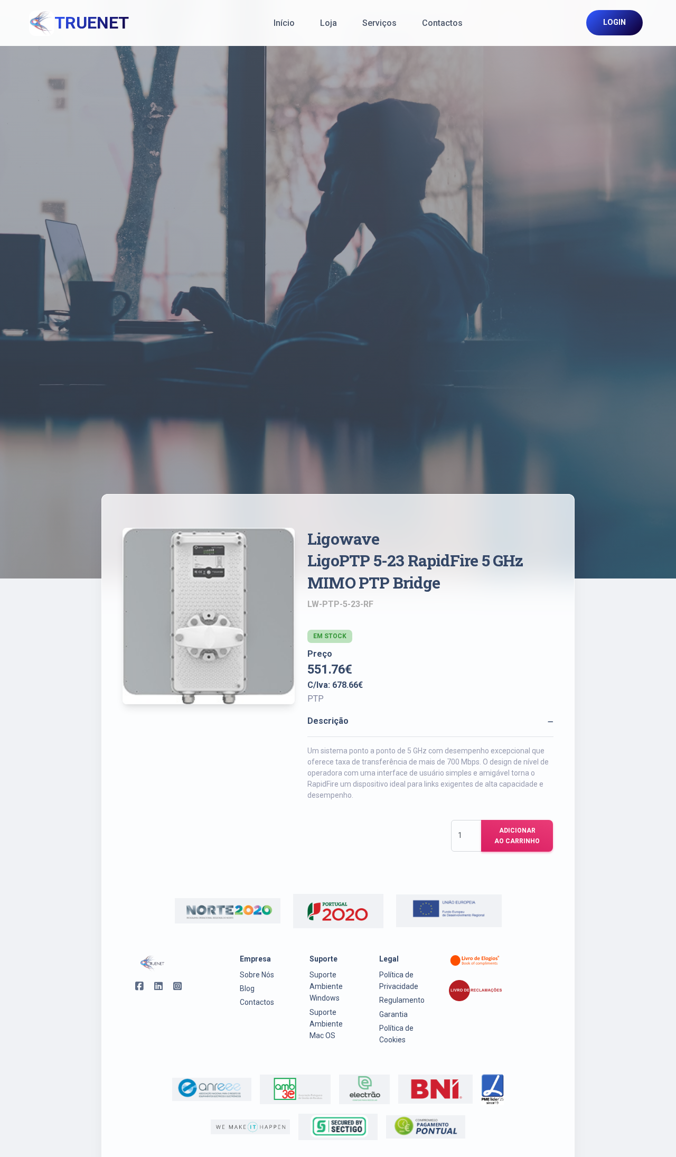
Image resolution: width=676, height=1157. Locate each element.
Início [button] (284, 23)
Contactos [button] (442, 23)
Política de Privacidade (398, 981)
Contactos (257, 1002)
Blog (247, 988)
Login (614, 22)
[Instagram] (174, 988)
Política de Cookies (396, 1034)
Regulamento (402, 1000)
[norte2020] (227, 910)
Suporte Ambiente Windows (326, 987)
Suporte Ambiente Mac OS (326, 1024)
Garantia (393, 1014)
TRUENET (91, 23)
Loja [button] (328, 23)
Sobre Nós (257, 975)
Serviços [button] (379, 23)
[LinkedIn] (155, 988)
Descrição (328, 721)
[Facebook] (136, 988)
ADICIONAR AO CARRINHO (517, 836)
